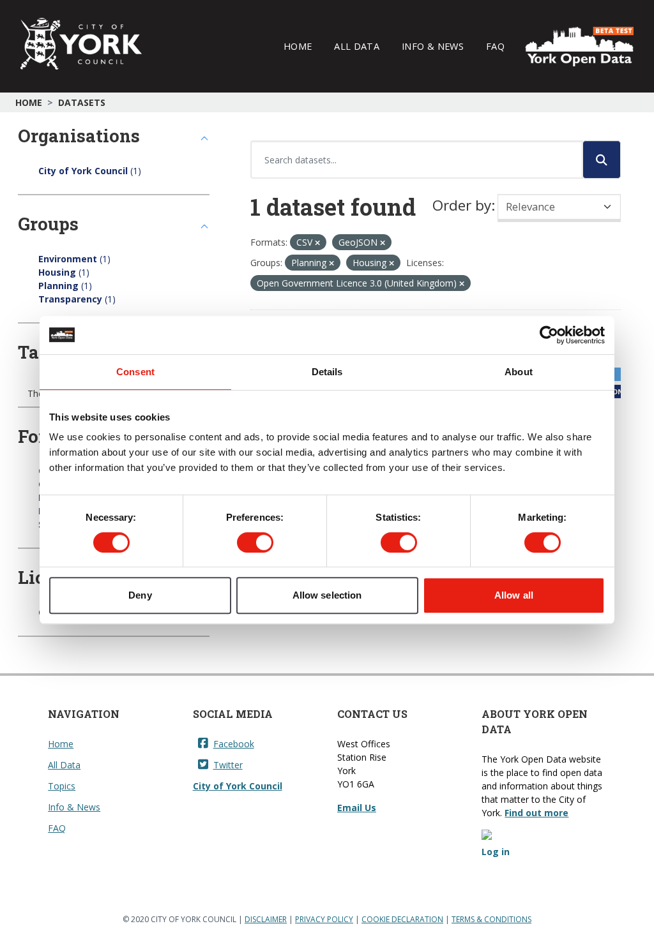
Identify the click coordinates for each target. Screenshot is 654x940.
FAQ (495, 46)
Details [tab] (327, 371)
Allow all (513, 595)
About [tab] (519, 371)
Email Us (356, 808)
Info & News (433, 46)
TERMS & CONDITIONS (491, 919)
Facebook (233, 744)
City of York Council (237, 786)
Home (298, 46)
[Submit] (601, 159)
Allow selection (327, 595)
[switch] (255, 542)
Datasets (81, 102)
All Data (356, 46)
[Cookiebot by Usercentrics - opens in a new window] (549, 335)
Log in (496, 852)
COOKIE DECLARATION (402, 919)
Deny (139, 595)
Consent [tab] (135, 371)
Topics (61, 786)
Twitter (228, 765)
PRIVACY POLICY (324, 919)
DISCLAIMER (266, 919)
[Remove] (317, 243)
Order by (461, 205)
